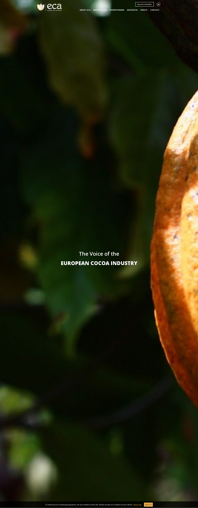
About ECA (85, 10)
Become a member (144, 4)
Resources (132, 10)
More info (137, 504)
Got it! (148, 504)
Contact (154, 10)
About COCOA (100, 10)
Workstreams (117, 10)
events (143, 10)
